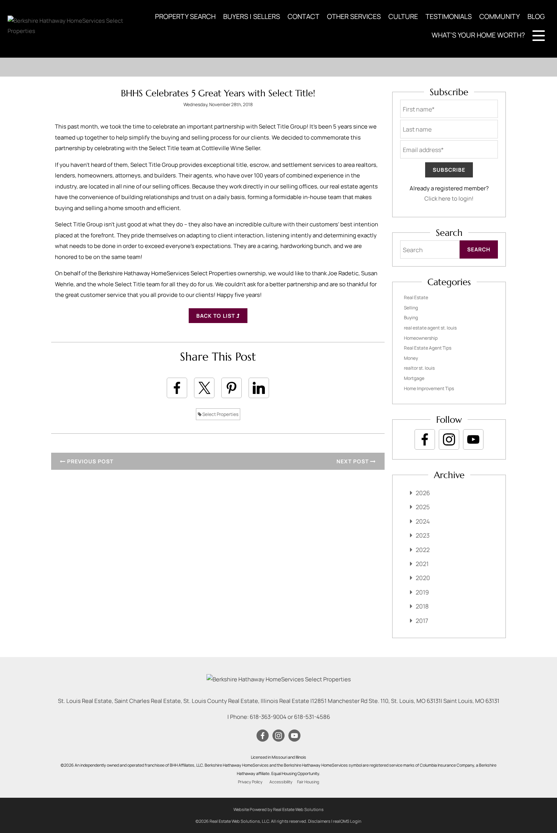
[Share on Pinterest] (231, 388)
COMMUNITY (499, 16)
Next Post (353, 461)
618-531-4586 (312, 717)
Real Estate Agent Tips (427, 348)
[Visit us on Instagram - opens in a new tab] (449, 439)
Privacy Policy (250, 781)
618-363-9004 (268, 717)
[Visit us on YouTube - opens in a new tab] (473, 439)
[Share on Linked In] (259, 388)
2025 (423, 507)
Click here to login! (449, 198)
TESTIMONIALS (449, 16)
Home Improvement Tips (429, 388)
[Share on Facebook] (177, 388)
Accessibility (281, 781)
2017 (422, 621)
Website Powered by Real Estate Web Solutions (278, 809)
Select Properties (220, 414)
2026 (423, 493)
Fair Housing (308, 781)
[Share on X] (204, 388)
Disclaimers (319, 821)
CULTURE (403, 16)
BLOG (536, 16)
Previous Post (89, 461)
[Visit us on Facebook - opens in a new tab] (425, 439)
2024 (423, 521)
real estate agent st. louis (430, 328)
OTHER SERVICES (354, 16)
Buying (411, 317)
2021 (422, 564)
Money (411, 358)
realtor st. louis (419, 368)
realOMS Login (347, 821)
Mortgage (414, 378)
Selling (411, 307)
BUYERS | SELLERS (251, 16)
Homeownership (421, 338)
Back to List (216, 315)
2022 (423, 550)
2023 (423, 535)
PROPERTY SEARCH (185, 16)
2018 (422, 606)
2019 (422, 592)
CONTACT (303, 16)
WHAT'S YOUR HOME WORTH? (478, 34)
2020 (423, 578)
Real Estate (416, 297)
